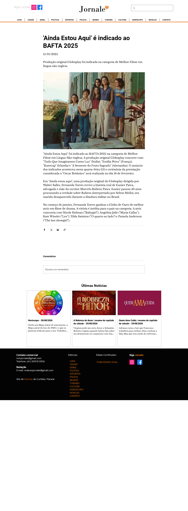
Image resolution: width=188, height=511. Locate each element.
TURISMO (74, 383)
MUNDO (74, 380)
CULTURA (75, 386)
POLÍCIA (74, 376)
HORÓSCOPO (76, 389)
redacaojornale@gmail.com (38, 370)
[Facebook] (39, 7)
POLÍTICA (74, 370)
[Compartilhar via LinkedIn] (58, 229)
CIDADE (74, 364)
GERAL (73, 367)
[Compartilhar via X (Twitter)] (51, 229)
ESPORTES (75, 373)
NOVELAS (74, 392)
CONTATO (75, 395)
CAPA (72, 361)
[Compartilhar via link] (64, 229)
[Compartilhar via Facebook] (44, 229)
